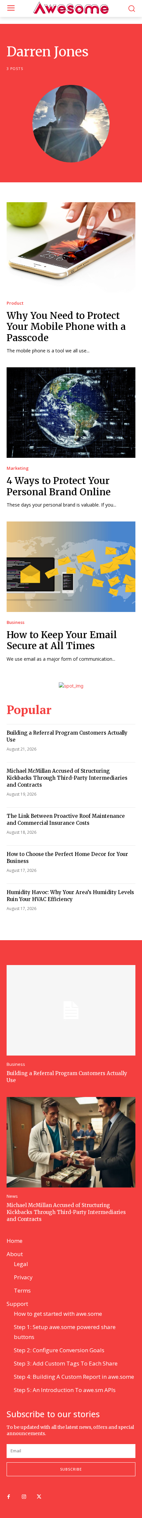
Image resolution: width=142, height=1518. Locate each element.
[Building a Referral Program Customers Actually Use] (71, 1010)
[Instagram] (24, 1497)
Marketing (18, 468)
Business (15, 622)
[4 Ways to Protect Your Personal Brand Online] (71, 412)
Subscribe (71, 1469)
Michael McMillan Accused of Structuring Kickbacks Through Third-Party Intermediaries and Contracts (67, 778)
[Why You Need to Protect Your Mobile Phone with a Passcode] (71, 247)
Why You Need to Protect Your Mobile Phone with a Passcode (66, 327)
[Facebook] (9, 1497)
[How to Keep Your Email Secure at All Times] (71, 566)
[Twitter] (39, 1497)
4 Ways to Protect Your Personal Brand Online (59, 486)
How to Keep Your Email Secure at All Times (62, 640)
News (12, 1196)
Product (15, 303)
